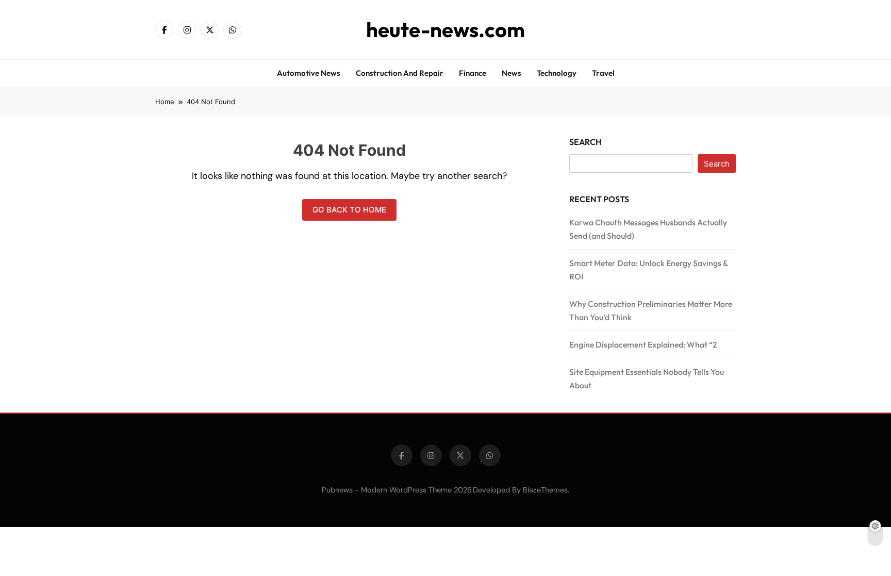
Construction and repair (399, 73)
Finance (472, 73)
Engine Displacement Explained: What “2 (643, 344)
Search (585, 142)
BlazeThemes (545, 490)
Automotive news (308, 73)
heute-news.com (445, 29)
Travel (603, 73)
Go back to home (349, 210)
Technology (556, 73)
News (511, 73)
